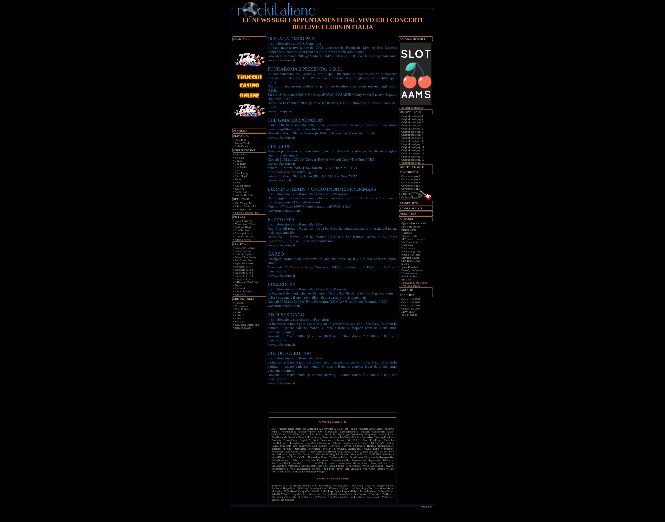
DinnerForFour (305, 437)
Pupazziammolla (340, 460)
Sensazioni (315, 494)
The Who (239, 188)
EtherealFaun (290, 440)
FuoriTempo (296, 443)
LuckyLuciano (379, 451)
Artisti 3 (239, 318)
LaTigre (344, 488)
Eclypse (380, 485)
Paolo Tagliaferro (243, 220)
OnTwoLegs (327, 491)
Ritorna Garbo (408, 229)
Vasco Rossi (241, 191)
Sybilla (365, 465)
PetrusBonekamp (280, 460)
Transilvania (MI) (244, 327)
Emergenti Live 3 (244, 272)
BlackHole (276, 485)
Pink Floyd (241, 176)
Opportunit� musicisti (413, 223)
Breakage (365, 431)
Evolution (326, 440)
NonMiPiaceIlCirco (297, 457)
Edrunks (356, 437)
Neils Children (242, 309)
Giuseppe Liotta (243, 233)
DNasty (318, 437)
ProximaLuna (308, 460)
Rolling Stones (243, 185)
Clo (289, 434)
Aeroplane (300, 428)
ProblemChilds (386, 491)
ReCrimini (388, 460)
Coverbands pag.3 (410, 182)
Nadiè (372, 454)
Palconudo (369, 457)
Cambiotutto (356, 485)
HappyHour (289, 488)
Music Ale (240, 294)
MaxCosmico (305, 454)
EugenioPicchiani (309, 440)
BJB (320, 431)
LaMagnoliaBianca (315, 451)
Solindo (340, 465)
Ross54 (332, 463)
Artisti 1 (239, 312)
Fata (365, 440)
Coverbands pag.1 (410, 176)
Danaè (328, 434)
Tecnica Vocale (242, 143)
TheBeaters (388, 494)
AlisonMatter (326, 428)
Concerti (239, 302)
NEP (378, 454)
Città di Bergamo (244, 254)
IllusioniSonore (385, 445)
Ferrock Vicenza (243, 251)
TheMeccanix (303, 468)
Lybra (391, 451)
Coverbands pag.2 (410, 179)
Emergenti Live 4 (244, 275)
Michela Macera (243, 239)
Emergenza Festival (245, 247)
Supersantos (376, 465)
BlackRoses (331, 431)
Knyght (367, 448)
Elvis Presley (242, 173)
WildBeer (311, 471)
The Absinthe (408, 248)
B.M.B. (288, 485)
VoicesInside (373, 497)
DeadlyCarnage (341, 434)
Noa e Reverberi (409, 267)
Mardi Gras (407, 245)
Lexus (340, 451)
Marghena (291, 454)
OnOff (315, 491)
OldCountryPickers (339, 457)
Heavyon (346, 445)
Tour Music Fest (243, 260)
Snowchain (329, 465)
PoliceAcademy (368, 491)
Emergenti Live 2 (244, 269)
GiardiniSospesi (351, 443)
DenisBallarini (386, 434)
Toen (346, 468)
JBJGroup (302, 488)
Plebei (295, 460)
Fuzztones (406, 232)
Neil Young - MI (243, 203)
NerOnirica (388, 454)
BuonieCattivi (309, 485)
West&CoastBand (280, 471)
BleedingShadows (349, 431)
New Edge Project (410, 226)
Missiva (345, 454)
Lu (370, 451)
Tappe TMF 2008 (244, 263)
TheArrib (389, 465)
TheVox (339, 468)
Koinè (376, 448)
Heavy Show (408, 311)
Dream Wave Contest (246, 257)
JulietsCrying (339, 448)
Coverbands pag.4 (410, 185)
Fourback (276, 488)
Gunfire (323, 445)
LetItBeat (355, 488)
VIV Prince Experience (413, 239)
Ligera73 (348, 451)
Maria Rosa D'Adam (245, 224)
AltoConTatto (341, 428)
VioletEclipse (357, 497)
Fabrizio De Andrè (244, 195)
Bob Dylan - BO (243, 209)
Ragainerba (374, 460)
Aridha (274, 431)
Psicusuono (323, 460)
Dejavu (238, 285)
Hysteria (371, 445)
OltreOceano (356, 457)
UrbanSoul (356, 468)
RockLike (297, 463)
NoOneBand (290, 491)
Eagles (238, 170)
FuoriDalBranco (279, 443)
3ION (274, 428)
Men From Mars (409, 242)
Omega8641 (304, 491)
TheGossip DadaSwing (247, 324)
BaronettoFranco (307, 431)
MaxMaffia (319, 454)
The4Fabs (374, 494)
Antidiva (389, 428)
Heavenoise (334, 445)
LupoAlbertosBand (384, 488)
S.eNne (372, 463)
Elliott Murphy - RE (245, 206)
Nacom (363, 454)
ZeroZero (289, 499)
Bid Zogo (406, 279)
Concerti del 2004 (410, 308)
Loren (302, 451)
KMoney (333, 488)
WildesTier (388, 497)
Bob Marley (241, 167)
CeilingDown (278, 434)
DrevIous (334, 437)
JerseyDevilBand (318, 488)
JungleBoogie (355, 448)
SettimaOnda (330, 494)
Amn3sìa (363, 428)
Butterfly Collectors (411, 270)
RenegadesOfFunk (280, 463)
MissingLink (333, 454)
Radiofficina (241, 146)
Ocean (324, 457)
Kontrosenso (387, 448)
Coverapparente (340, 485)
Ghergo (337, 443)
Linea (356, 451)
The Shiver (328, 468)
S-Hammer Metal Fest (246, 282)
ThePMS (316, 468)
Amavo (353, 428)
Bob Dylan (240, 163)
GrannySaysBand (308, 445)
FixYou (390, 485)
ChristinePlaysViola (303, 434)
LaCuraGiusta (291, 451)
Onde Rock (241, 140)
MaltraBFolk (278, 454)
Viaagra (390, 468)
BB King (239, 157)
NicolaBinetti (278, 457)
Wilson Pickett (242, 154)
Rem (237, 182)
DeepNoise (370, 434)
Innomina (276, 448)
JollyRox (326, 448)
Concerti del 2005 (410, 305)
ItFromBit (288, 448)
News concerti (242, 306)
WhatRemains (298, 471)
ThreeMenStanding (338, 497)
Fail (349, 440)
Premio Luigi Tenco (411, 251)
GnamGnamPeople (281, 445)
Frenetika (389, 440)
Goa (295, 445)
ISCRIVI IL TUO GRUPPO (407, 195)
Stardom (405, 264)
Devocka (292, 437)
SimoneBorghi (308, 465)
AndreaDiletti (376, 428)
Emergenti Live (243, 266)
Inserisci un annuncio (412, 107)
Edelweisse (367, 437)
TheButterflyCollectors (283, 468)
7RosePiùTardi (286, 428)
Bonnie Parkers (409, 276)
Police (238, 179)
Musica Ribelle (243, 291)
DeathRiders (357, 434)
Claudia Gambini (244, 236)
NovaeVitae (314, 457)
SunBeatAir (360, 494)
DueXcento (345, 437)
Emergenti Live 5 (244, 279)
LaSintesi (331, 451)
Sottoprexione (353, 465)
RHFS (308, 463)
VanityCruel (369, 468)
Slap (319, 465)
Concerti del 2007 (410, 299)
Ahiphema (312, 428)
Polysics (239, 321)
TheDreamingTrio (280, 497)
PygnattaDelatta (350, 491)
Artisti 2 (239, 315)
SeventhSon (345, 494)
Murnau (355, 454)
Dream (325, 437)
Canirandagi (378, 431)
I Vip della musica (410, 285)
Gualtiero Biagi (243, 227)
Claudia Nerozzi (243, 230)
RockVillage (320, 463)
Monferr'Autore (409, 273)
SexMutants (277, 465)
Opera (338, 491)
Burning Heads (409, 236)
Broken (297, 485)
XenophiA (322, 471)
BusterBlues (324, 485)
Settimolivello (386, 463)
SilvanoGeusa (292, 465)
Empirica (389, 437)
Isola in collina (409, 314)
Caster (390, 431)
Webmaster (426, 506)
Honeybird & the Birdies (414, 282)
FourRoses (375, 440)
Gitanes (365, 443)
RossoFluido (360, 463)
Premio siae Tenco (410, 254)
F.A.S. (356, 440)
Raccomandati (358, 460)
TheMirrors (320, 497)
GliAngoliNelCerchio (382, 443)
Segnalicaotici (299, 494)
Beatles (238, 160)
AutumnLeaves (288, 431)
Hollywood (359, 445)
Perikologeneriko (385, 457)
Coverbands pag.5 (410, 188)
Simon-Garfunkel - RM (247, 212)
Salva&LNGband (281, 494)
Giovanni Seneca (410, 257)
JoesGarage (300, 448)
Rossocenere (344, 463)
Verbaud (380, 468)
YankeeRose (277, 499)
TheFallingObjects (302, 497)
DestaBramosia (279, 437)
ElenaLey (378, 437)
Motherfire (276, 491)
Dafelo (319, 434)
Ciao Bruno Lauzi (410, 260)
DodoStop (369, 485)
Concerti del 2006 (410, 302)
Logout (364, 451)
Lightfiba (367, 488)
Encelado (276, 440)
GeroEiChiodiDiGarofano (318, 443)
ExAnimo (339, 440)
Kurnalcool (277, 451)
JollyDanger (314, 448)
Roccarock (240, 288)
